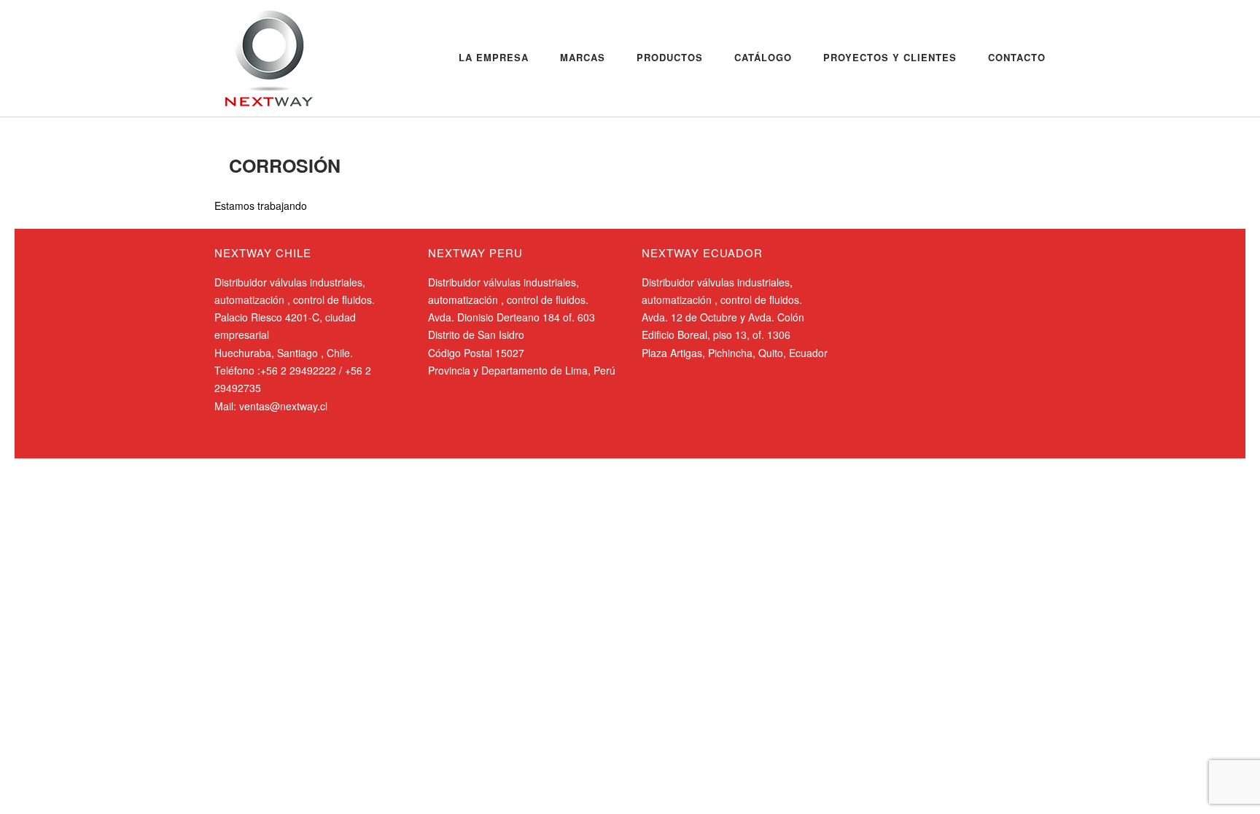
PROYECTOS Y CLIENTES (890, 57)
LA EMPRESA (494, 57)
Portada (230, 132)
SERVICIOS (284, 132)
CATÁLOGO (763, 57)
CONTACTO (1017, 57)
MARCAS (582, 57)
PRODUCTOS (670, 57)
